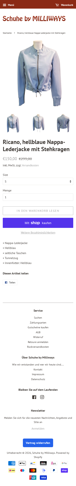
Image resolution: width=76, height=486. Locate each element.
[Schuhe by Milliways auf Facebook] (34, 398)
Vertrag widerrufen (38, 443)
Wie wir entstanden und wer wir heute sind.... (38, 364)
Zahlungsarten (38, 322)
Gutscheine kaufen (38, 327)
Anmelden (38, 428)
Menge (7, 190)
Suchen (38, 317)
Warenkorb (66, 5)
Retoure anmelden (38, 342)
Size (5, 175)
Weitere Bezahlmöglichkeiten (38, 232)
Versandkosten (30, 165)
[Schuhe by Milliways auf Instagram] (42, 398)
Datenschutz (38, 379)
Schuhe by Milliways (43, 452)
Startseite (7, 33)
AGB (38, 332)
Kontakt (38, 369)
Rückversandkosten (38, 346)
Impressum (38, 374)
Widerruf (38, 337)
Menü (10, 5)
